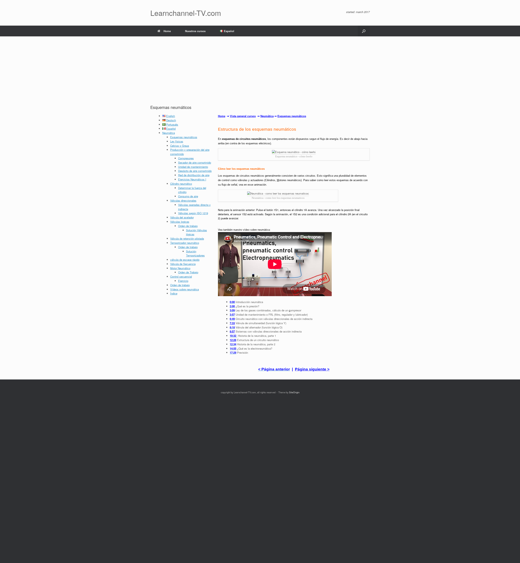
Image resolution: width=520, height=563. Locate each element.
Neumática (168, 133)
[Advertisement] (260, 74)
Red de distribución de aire (193, 175)
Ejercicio (183, 281)
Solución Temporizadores (195, 253)
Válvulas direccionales (183, 200)
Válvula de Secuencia (183, 264)
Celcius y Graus (179, 146)
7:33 (232, 323)
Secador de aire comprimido (194, 162)
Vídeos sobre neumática (184, 289)
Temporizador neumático (184, 243)
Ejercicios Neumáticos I (192, 179)
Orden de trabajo (188, 226)
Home (167, 31)
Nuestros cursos (195, 31)
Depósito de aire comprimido (195, 171)
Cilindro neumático (181, 184)
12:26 (233, 340)
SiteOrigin (294, 392)
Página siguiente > (312, 369)
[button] (364, 31)
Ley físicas (176, 141)
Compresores (186, 158)
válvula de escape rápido (184, 260)
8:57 (232, 331)
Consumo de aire (188, 196)
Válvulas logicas (179, 222)
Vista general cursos (243, 116)
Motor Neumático (180, 268)
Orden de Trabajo (188, 272)
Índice (173, 293)
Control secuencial (181, 276)
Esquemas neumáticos (183, 137)
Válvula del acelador (182, 217)
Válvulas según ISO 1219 (193, 213)
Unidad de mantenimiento (193, 167)
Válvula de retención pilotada (187, 238)
